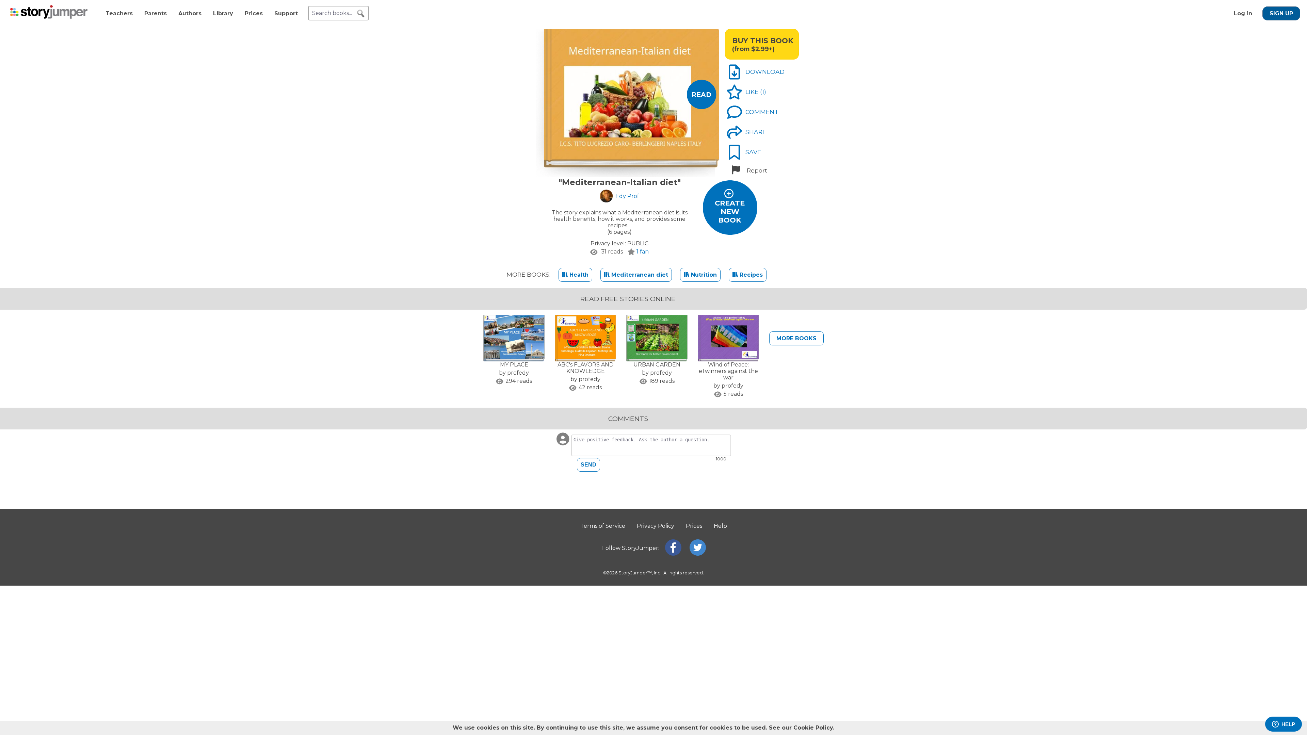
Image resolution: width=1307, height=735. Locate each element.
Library (223, 13)
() (763, 91)
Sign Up (1281, 13)
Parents (155, 13)
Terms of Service (602, 526)
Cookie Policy (813, 727)
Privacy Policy (655, 526)
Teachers (119, 13)
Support (286, 13)
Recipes (750, 275)
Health (578, 275)
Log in (1243, 13)
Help (720, 526)
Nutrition (703, 275)
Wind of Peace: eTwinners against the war (728, 371)
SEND (588, 465)
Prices (254, 13)
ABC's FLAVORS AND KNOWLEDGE (586, 367)
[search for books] (361, 14)
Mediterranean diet (639, 275)
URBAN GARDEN (656, 364)
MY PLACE (514, 364)
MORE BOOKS (796, 338)
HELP (1288, 724)
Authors (189, 13)
